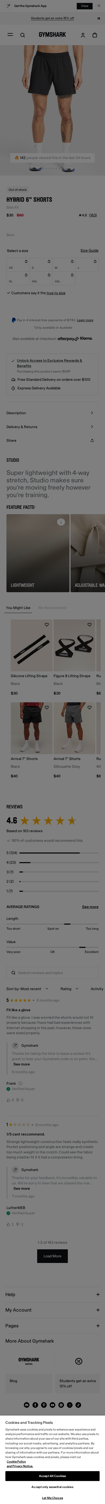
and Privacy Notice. (20, 1466)
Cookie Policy (16, 1462)
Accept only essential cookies (52, 1487)
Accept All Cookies (52, 1476)
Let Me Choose (52, 1498)
